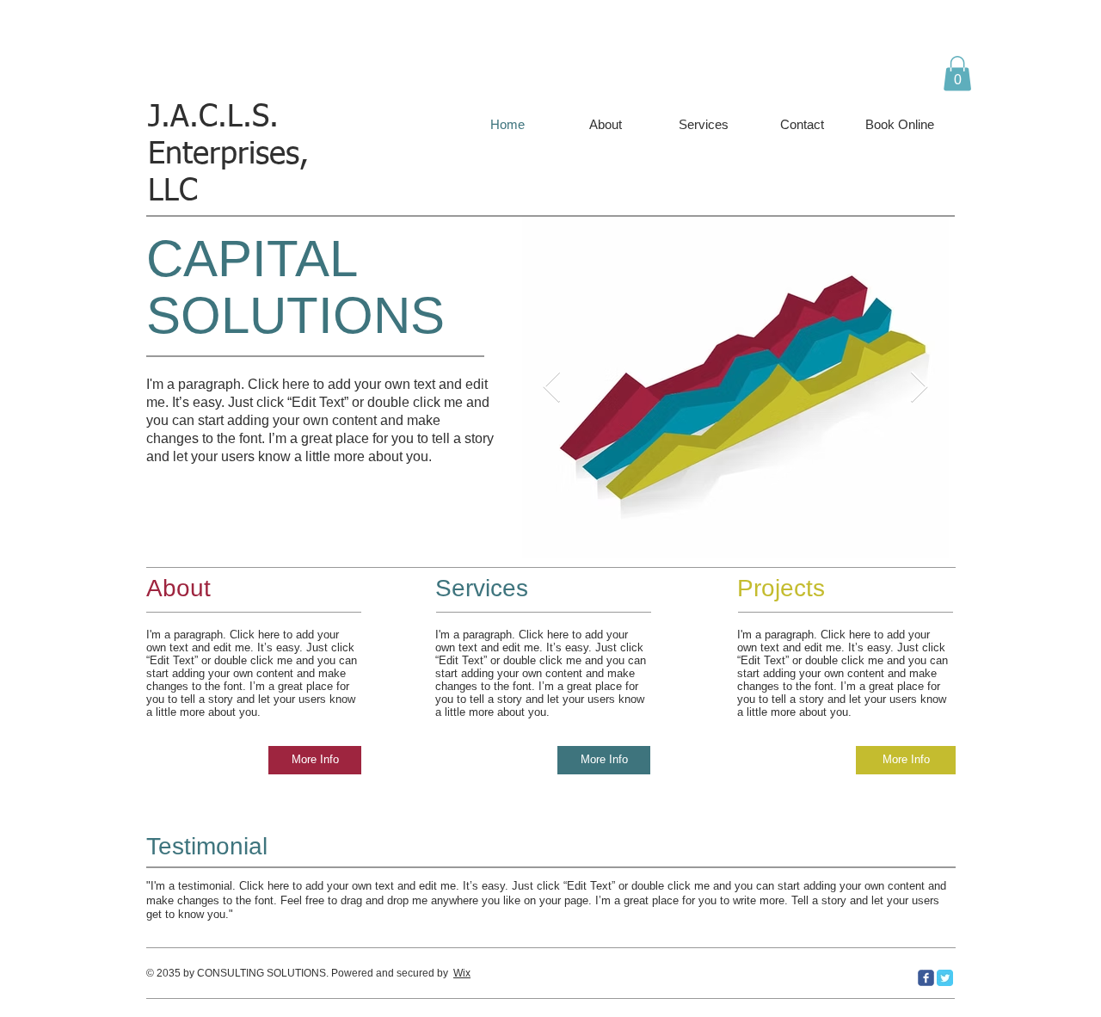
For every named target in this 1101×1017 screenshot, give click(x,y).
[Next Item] (919, 387)
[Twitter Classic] (945, 978)
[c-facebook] (926, 978)
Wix (462, 973)
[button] (957, 73)
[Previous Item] (552, 387)
